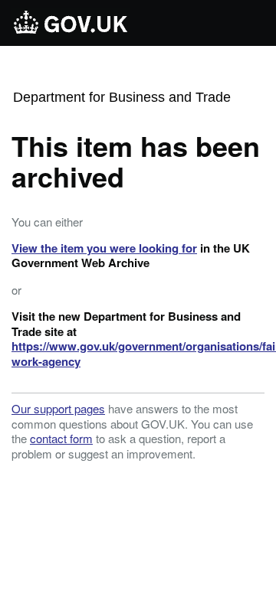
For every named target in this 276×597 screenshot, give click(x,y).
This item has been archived (136, 161)
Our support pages (58, 408)
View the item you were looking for (104, 248)
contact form (61, 438)
